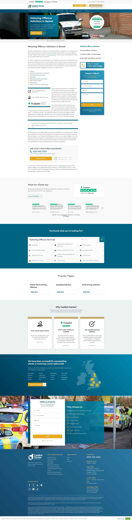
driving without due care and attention (39, 78)
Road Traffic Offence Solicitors (54, 474)
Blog (68, 459)
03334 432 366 (62, 165)
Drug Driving (50, 463)
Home (29, 40)
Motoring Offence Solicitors (38, 40)
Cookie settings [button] (120, 518)
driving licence (44, 84)
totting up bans (33, 82)
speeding (32, 71)
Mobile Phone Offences (53, 465)
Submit (47, 436)
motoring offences (51, 54)
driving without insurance (39, 75)
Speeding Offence (51, 457)
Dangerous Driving (51, 459)
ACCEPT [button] (127, 518)
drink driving (32, 77)
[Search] (101, 239)
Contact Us (69, 461)
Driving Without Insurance (53, 466)
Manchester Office (92, 487)
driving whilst (36, 73)
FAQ (68, 457)
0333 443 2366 (92, 76)
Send (92, 105)
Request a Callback (41, 158)
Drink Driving (50, 461)
